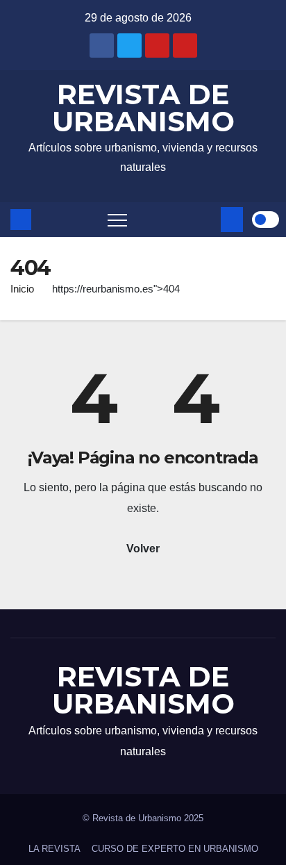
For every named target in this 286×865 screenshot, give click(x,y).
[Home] (20, 219)
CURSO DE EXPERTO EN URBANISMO (175, 848)
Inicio (22, 289)
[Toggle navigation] (117, 219)
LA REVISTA (54, 848)
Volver (143, 548)
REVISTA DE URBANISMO (143, 107)
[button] (207, 219)
